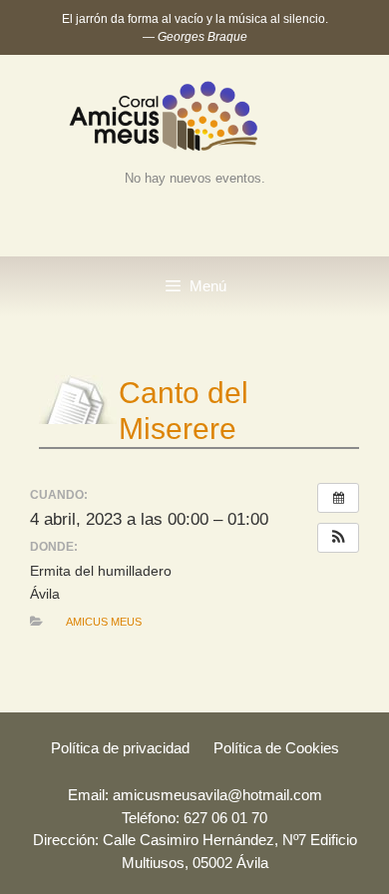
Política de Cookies (276, 747)
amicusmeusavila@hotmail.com (217, 794)
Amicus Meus (104, 622)
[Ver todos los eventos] (338, 498)
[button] (338, 538)
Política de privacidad (120, 747)
